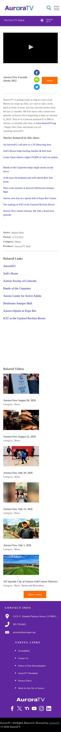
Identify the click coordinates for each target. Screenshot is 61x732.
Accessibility (24, 651)
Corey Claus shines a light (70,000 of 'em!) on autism (30, 157)
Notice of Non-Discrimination (32, 666)
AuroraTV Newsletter (28, 673)
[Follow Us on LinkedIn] (48, 708)
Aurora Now (17, 232)
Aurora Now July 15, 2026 (18, 509)
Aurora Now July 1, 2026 (17, 545)
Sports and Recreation (32, 585)
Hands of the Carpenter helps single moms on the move (28, 169)
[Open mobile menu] (56, 8)
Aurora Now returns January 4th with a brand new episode (28, 213)
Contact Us (23, 658)
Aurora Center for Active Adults (22, 295)
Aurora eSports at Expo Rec (19, 310)
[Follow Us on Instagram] (41, 708)
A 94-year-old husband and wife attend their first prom (28, 179)
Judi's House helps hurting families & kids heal (27, 151)
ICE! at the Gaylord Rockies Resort (24, 318)
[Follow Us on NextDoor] (26, 708)
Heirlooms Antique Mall (17, 303)
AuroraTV (54, 723)
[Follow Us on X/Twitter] (19, 708)
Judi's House (10, 273)
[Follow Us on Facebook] (12, 708)
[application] (30, 48)
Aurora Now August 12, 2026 (19, 436)
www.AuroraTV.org (46, 123)
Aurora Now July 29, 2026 (18, 472)
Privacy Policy (25, 681)
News (18, 241)
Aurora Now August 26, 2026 (19, 400)
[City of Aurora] (30, 699)
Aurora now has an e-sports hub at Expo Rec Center (29, 198)
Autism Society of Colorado (19, 281)
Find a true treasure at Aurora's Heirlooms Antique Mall (28, 190)
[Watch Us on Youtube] (34, 708)
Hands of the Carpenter (17, 288)
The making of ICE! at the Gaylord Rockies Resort (29, 204)
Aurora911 (9, 266)
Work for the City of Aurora (31, 688)
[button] (48, 7)
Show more (35, 594)
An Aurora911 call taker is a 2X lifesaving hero (27, 144)
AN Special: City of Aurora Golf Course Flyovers (30, 581)
